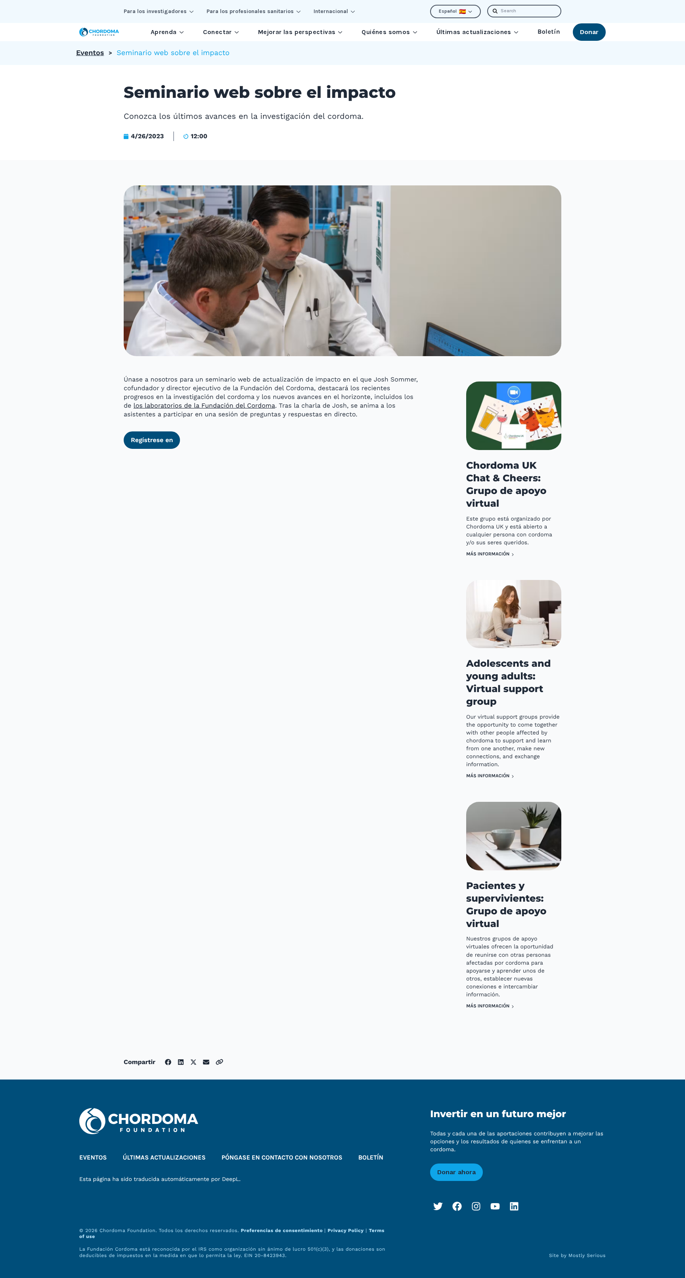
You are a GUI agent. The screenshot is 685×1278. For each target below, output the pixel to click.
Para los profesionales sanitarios (250, 11)
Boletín (549, 32)
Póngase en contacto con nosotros (282, 1158)
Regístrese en (152, 440)
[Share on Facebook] (168, 1062)
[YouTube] (495, 1206)
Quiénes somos (386, 32)
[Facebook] (457, 1206)
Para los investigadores (155, 11)
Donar (589, 32)
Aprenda (164, 32)
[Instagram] (476, 1206)
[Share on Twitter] (193, 1062)
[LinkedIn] (514, 1206)
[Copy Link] (219, 1062)
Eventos (90, 53)
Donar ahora (456, 1172)
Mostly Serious (587, 1255)
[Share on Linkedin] (180, 1062)
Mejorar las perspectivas (297, 32)
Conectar (217, 32)
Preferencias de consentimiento (282, 1230)
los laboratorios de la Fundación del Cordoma (204, 405)
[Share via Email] (206, 1062)
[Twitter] (438, 1206)
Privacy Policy (346, 1230)
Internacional (331, 11)
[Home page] (99, 32)
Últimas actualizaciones (473, 32)
